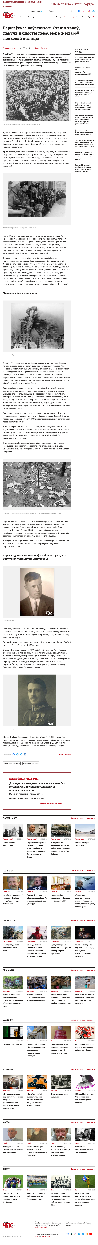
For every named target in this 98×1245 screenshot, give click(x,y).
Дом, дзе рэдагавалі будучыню (59, 1095)
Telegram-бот (46, 1236)
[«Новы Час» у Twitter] (82, 1234)
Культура (59, 17)
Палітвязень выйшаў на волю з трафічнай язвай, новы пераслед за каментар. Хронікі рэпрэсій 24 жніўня (84, 119)
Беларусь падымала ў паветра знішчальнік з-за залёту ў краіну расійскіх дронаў (84, 156)
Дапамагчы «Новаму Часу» (50, 803)
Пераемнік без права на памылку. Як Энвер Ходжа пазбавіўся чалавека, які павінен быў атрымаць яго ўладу (37, 849)
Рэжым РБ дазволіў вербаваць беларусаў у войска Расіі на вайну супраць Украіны (84, 168)
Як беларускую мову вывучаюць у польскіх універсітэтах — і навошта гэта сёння (60, 1048)
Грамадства (32, 17)
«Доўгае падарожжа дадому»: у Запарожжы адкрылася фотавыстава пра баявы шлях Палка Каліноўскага (13, 1101)
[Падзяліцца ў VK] (25, 754)
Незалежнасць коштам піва (12, 1045)
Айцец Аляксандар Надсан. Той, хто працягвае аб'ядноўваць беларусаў (37, 1151)
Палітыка (23, 17)
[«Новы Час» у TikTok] (83, 11)
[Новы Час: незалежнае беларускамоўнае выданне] (9, 13)
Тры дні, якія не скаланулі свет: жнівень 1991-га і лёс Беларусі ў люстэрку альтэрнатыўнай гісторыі (84, 143)
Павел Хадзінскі (41, 48)
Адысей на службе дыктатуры (82, 843)
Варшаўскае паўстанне (31, 763)
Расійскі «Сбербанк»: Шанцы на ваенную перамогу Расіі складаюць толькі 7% (83, 71)
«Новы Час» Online (41, 1228)
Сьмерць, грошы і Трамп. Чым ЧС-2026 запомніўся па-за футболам (11, 1197)
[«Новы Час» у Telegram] (93, 11)
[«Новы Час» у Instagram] (88, 11)
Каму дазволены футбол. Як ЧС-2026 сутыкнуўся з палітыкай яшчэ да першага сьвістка (85, 1199)
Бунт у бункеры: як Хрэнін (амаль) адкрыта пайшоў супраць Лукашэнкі (61, 949)
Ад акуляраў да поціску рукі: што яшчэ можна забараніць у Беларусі (84, 1047)
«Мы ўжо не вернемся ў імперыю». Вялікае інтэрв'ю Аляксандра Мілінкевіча (13, 899)
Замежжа (51, 17)
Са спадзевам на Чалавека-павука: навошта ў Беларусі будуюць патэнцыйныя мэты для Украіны (36, 950)
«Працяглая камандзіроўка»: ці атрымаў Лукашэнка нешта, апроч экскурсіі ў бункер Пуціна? (85, 901)
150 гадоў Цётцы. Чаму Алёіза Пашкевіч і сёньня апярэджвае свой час (84, 1098)
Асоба (78, 17)
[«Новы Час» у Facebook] (79, 11)
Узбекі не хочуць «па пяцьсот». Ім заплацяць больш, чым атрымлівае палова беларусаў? (84, 950)
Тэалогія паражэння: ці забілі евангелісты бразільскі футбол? (36, 1196)
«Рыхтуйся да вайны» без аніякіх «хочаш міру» (12, 948)
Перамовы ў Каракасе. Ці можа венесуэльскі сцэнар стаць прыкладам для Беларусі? (36, 1050)
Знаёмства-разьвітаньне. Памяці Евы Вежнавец (84, 1149)
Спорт (84, 17)
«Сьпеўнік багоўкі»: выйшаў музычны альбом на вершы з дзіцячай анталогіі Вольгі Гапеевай (35, 1100)
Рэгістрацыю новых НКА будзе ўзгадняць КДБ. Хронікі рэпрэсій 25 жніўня (84, 94)
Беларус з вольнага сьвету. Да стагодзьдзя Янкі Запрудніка (13, 1149)
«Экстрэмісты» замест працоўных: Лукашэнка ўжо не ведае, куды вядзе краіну (84, 999)
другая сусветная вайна (12, 763)
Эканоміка (42, 17)
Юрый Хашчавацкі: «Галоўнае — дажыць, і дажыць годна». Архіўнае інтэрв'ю (60, 1151)
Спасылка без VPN (64, 754)
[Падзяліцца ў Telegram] (17, 754)
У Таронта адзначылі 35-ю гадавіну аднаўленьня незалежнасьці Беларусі (84, 82)
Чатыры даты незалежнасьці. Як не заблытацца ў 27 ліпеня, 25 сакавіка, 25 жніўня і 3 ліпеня (61, 848)
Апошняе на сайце (81, 50)
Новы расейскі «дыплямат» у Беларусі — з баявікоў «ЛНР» (60, 898)
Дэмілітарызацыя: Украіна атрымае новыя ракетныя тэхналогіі (84, 132)
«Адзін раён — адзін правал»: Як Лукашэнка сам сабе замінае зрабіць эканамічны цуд (61, 999)
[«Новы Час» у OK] (86, 1234)
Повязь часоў (69, 17)
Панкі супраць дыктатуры (9, 843)
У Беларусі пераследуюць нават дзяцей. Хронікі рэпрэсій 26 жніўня (85, 60)
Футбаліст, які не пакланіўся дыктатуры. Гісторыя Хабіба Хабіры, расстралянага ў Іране (61, 1199)
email (36, 1236)
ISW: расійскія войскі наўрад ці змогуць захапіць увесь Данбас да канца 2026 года (83, 106)
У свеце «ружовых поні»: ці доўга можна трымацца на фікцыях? (36, 997)
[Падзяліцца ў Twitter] (21, 754)
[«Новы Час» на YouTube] (90, 1234)
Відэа (90, 17)
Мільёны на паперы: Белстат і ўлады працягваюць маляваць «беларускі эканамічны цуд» (13, 1000)
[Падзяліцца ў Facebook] (13, 754)
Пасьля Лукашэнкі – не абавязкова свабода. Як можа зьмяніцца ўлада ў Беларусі (37, 899)
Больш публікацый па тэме (82, 818)
